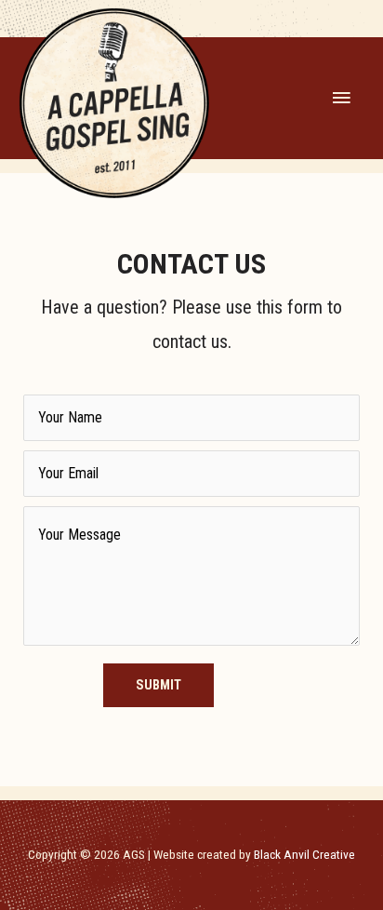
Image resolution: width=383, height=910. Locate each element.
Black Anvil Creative (304, 854)
